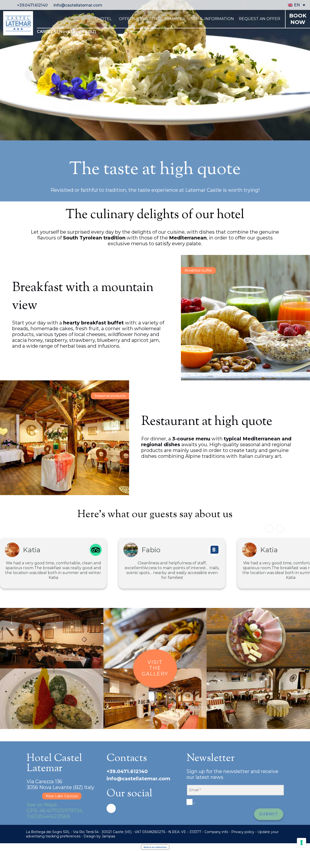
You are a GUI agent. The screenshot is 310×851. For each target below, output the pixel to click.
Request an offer (259, 18)
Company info (216, 832)
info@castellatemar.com (78, 5)
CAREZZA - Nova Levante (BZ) (66, 31)
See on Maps (42, 805)
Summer (173, 18)
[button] (280, 529)
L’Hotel (103, 18)
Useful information (210, 18)
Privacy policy (242, 832)
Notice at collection (155, 847)
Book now (297, 18)
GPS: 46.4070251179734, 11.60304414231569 (55, 813)
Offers (127, 18)
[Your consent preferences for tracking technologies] (301, 842)
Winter (148, 18)
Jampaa (108, 836)
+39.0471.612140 (33, 5)
